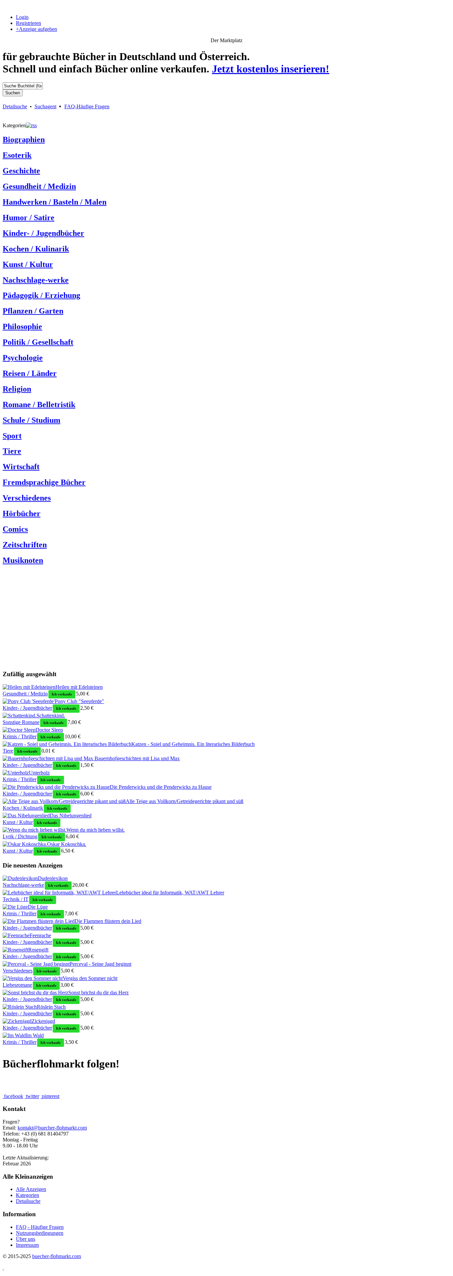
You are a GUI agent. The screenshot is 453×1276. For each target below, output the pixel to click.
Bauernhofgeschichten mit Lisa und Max (136, 758)
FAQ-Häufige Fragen (86, 106)
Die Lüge (38, 907)
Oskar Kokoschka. (66, 844)
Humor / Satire (28, 217)
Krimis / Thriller (19, 736)
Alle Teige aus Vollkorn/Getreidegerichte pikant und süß (184, 801)
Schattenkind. (50, 715)
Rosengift (38, 950)
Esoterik (17, 155)
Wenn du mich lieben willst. (95, 830)
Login (22, 17)
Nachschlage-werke (36, 280)
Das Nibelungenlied (71, 815)
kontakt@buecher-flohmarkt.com (52, 1128)
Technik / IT (16, 899)
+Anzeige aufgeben (36, 29)
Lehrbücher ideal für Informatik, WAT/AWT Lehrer (170, 892)
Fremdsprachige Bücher (44, 482)
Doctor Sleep (49, 730)
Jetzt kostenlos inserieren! (270, 69)
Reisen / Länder (30, 373)
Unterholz (39, 772)
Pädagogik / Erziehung (41, 295)
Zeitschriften (25, 544)
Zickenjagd (43, 1021)
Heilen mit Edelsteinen (79, 687)
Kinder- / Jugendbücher (43, 233)
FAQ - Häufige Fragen (40, 1227)
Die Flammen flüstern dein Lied (108, 921)
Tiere (12, 451)
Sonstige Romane (21, 722)
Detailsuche (15, 106)
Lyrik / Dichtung (20, 836)
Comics (15, 529)
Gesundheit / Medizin (39, 186)
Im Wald (35, 1035)
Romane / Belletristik (39, 404)
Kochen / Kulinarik (36, 248)
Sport (12, 435)
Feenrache (40, 935)
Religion (17, 389)
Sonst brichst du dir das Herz (98, 992)
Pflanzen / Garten (33, 311)
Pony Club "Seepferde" (79, 701)
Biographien (24, 139)
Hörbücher (21, 513)
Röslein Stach (51, 1007)
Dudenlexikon (53, 878)
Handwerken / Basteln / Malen (54, 202)
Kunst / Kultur (28, 264)
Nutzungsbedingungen (39, 1233)
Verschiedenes (27, 498)
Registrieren (28, 23)
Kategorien (27, 1195)
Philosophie (22, 326)
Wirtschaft (21, 466)
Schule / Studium (31, 420)
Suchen (12, 92)
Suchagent (45, 106)
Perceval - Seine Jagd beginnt (100, 964)
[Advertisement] (202, 618)
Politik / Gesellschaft (38, 342)
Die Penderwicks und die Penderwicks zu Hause (161, 787)
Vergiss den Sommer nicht (90, 978)
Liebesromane (17, 985)
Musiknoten (23, 560)
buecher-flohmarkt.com (56, 1256)
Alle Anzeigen (31, 1189)
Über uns (25, 1239)
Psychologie (23, 357)
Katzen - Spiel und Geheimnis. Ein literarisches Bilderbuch (193, 744)
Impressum (27, 1245)
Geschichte (21, 170)
